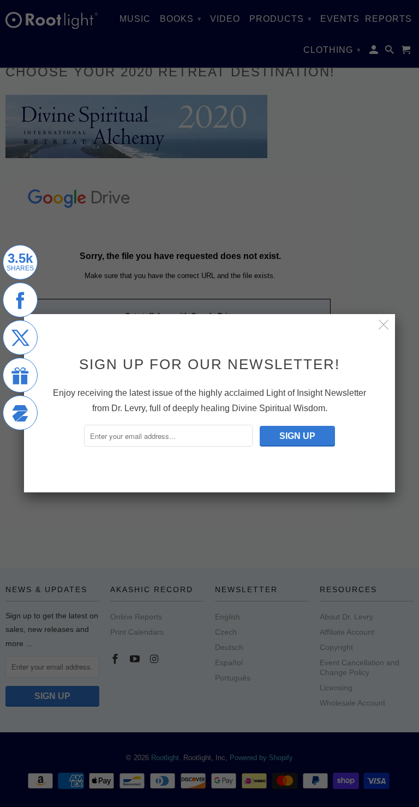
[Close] (383, 325)
